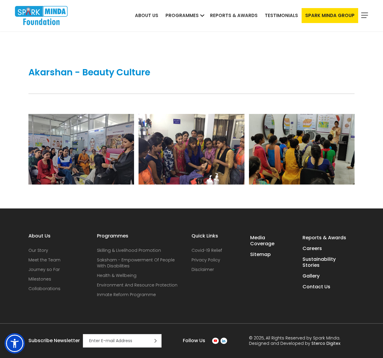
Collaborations (44, 289)
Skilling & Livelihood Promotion (129, 250)
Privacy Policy (206, 260)
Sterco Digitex (326, 343)
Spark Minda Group (330, 15)
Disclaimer (203, 269)
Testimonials (281, 15)
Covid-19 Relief (207, 250)
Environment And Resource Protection (137, 285)
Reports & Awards (234, 15)
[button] (14, 343)
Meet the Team (44, 260)
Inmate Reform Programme (126, 295)
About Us (146, 15)
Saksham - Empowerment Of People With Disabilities (136, 263)
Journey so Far (44, 269)
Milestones (39, 279)
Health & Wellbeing (116, 275)
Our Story (38, 250)
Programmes (182, 15)
